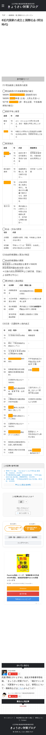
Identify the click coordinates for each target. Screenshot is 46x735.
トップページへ (23, 543)
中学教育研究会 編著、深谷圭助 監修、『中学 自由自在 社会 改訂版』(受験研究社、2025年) (24, 476)
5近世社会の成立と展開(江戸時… (13, 528)
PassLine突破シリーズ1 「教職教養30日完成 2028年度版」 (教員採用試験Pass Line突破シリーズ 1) (23, 577)
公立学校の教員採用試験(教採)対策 (23, 724)
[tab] (23, 79)
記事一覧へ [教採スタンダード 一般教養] (23, 537)
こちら (21, 688)
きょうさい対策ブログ (23, 6)
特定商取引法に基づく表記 (24, 718)
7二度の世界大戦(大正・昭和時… (32, 528)
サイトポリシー (8, 718)
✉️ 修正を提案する (23, 513)
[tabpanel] (23, 271)
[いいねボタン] (21, 501)
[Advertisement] (23, 52)
